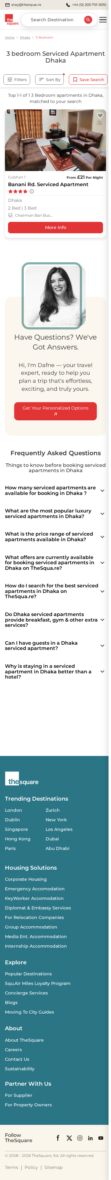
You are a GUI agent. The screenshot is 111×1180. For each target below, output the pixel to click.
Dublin (12, 820)
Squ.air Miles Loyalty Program (38, 983)
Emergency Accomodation (35, 889)
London (13, 810)
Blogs (11, 1002)
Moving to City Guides (29, 1012)
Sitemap (53, 1167)
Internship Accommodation (36, 946)
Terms (11, 1167)
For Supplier (18, 1095)
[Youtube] (101, 1138)
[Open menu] (103, 20)
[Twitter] (69, 1138)
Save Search (92, 79)
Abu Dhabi (57, 848)
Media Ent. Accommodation (36, 936)
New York (56, 820)
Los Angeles (59, 829)
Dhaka (25, 37)
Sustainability (20, 1069)
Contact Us (17, 1059)
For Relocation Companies (34, 917)
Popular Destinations (28, 974)
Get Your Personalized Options (55, 408)
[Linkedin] (90, 1138)
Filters (20, 79)
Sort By (53, 79)
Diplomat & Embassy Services (38, 908)
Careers (13, 1049)
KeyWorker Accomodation (34, 898)
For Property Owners (28, 1105)
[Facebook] (58, 1137)
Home (9, 37)
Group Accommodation (31, 927)
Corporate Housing (26, 879)
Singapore (16, 829)
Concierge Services (26, 993)
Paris (10, 848)
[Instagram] (80, 1138)
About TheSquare (24, 1040)
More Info (55, 227)
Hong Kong (18, 839)
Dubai (52, 839)
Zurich (53, 810)
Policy (31, 1167)
